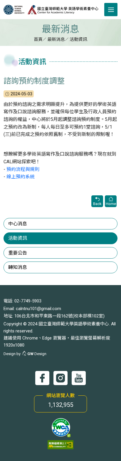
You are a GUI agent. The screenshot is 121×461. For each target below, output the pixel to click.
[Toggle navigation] (110, 9)
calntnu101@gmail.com (38, 308)
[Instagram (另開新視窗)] (60, 378)
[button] (60, 427)
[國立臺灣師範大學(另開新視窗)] (15, 10)
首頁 (38, 39)
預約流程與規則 (22, 169)
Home (111, 204)
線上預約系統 (20, 176)
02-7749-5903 (27, 301)
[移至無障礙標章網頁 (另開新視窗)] (60, 444)
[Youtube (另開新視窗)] (79, 378)
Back (97, 204)
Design (36, 354)
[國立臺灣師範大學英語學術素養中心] (62, 10)
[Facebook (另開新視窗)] (42, 378)
